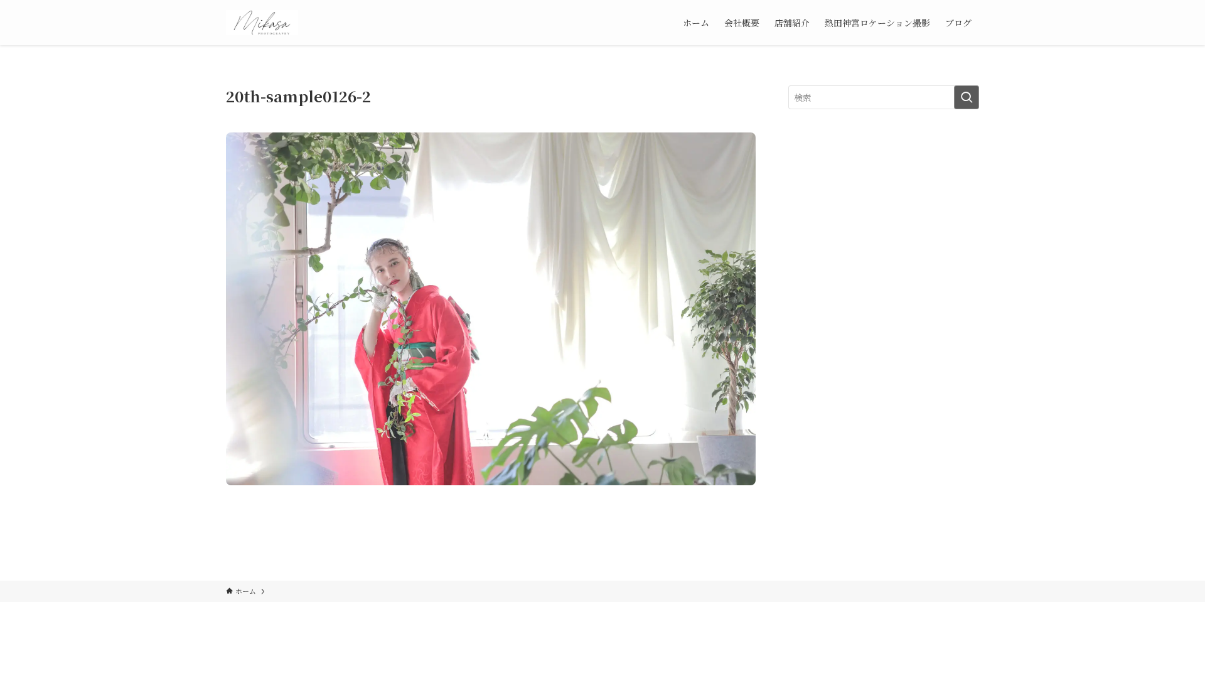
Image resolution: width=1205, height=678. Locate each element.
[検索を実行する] (966, 97)
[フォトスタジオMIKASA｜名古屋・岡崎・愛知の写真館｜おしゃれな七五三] (262, 22)
